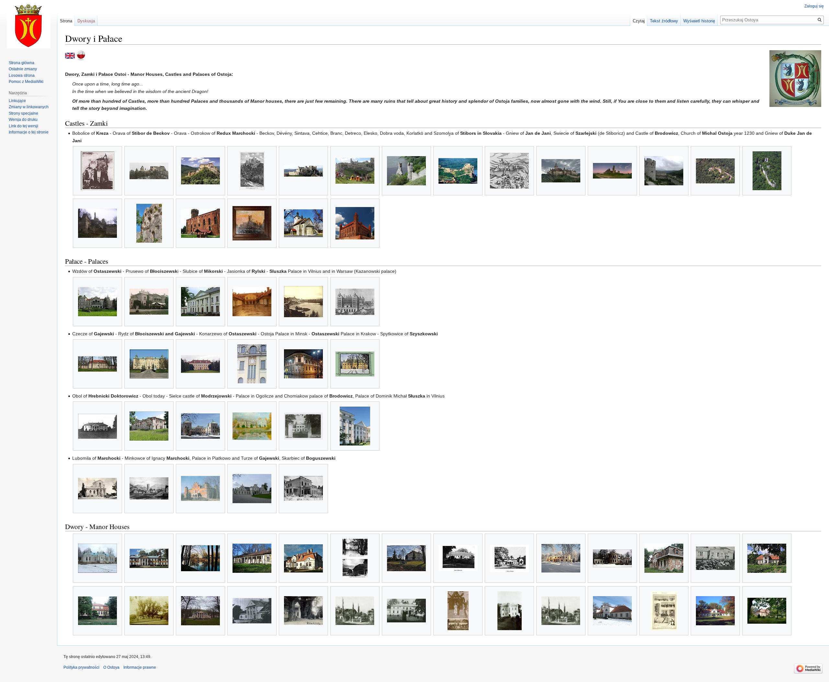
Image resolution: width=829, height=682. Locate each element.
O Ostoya (111, 667)
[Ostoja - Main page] (70, 55)
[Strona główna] (28, 26)
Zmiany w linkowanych (29, 107)
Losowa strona (22, 75)
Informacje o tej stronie (29, 132)
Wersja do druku (23, 119)
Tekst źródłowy (664, 20)
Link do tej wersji (23, 126)
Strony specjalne (23, 113)
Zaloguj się (814, 6)
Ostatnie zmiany (23, 69)
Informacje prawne (139, 667)
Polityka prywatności (81, 667)
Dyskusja (86, 20)
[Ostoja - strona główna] (81, 55)
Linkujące (17, 100)
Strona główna (21, 63)
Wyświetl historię (699, 20)
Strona (66, 20)
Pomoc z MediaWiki (26, 81)
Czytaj (639, 20)
